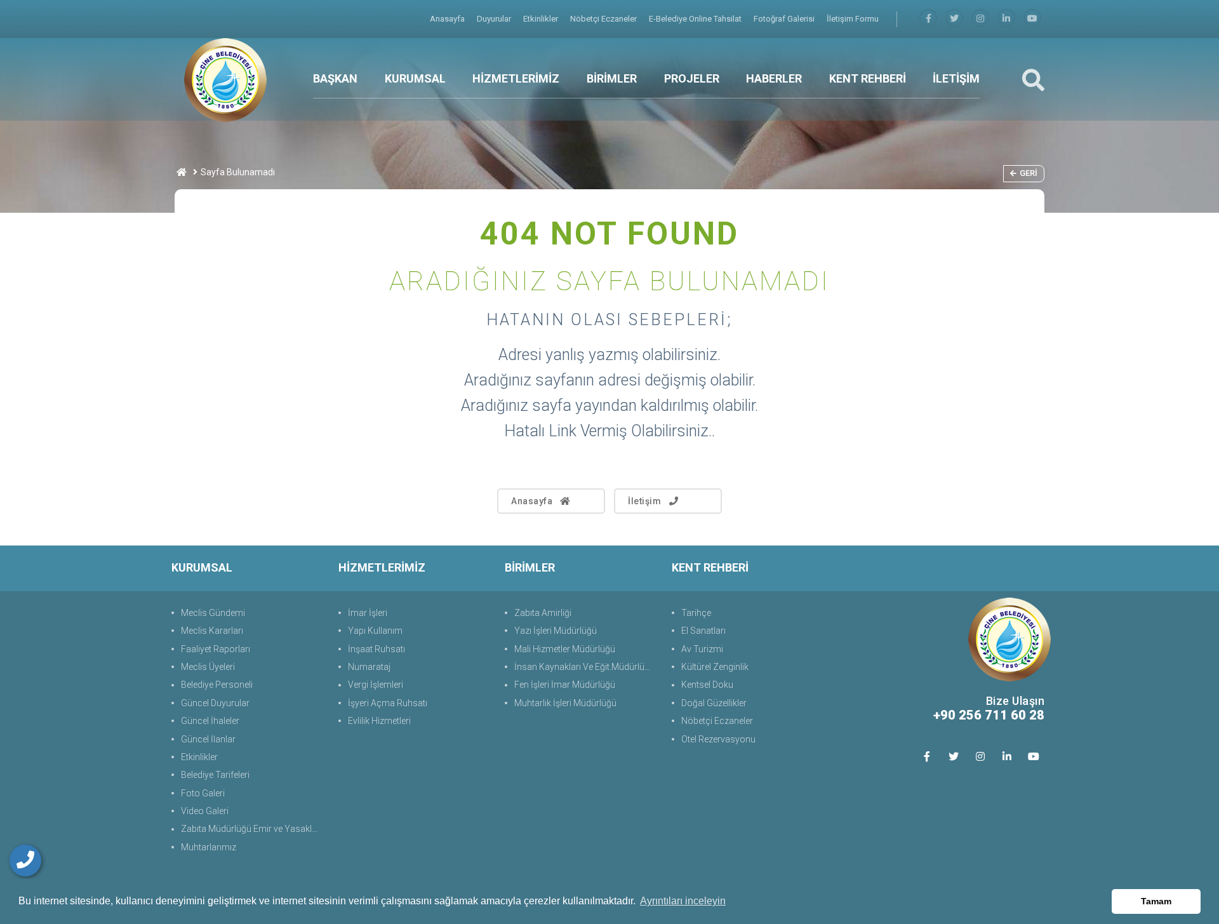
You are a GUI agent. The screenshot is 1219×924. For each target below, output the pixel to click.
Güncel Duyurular (215, 703)
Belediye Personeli (217, 685)
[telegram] (954, 18)
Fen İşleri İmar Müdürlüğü (564, 685)
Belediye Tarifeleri (215, 775)
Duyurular (495, 18)
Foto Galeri (203, 793)
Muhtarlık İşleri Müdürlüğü (565, 703)
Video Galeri (205, 811)
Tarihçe (696, 613)
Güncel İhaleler (210, 721)
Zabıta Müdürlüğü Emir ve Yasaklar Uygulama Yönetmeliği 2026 (253, 829)
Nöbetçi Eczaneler (604, 18)
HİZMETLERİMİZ (515, 78)
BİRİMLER (612, 78)
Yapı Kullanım (375, 631)
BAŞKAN (335, 78)
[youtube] (1032, 18)
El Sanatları (703, 631)
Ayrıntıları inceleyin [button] (683, 900)
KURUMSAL (415, 78)
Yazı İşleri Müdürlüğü (555, 631)
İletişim (644, 501)
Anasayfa (448, 18)
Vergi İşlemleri (375, 685)
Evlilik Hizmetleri (379, 721)
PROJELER (691, 78)
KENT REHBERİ (867, 78)
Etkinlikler (541, 18)
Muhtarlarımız (208, 847)
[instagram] (980, 18)
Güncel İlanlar (208, 739)
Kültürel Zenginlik (715, 667)
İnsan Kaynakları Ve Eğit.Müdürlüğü (584, 667)
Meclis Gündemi (213, 613)
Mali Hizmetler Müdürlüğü (564, 649)
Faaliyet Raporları (215, 649)
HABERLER (774, 78)
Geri (1028, 173)
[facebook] (928, 18)
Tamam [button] (1156, 901)
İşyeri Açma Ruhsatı (387, 703)
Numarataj (369, 667)
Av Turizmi (702, 649)
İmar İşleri (367, 613)
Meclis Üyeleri (208, 667)
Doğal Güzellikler (714, 703)
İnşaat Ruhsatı (376, 649)
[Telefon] (25, 860)
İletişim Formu (853, 18)
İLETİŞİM (956, 78)
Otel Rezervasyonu (718, 739)
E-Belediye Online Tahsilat (696, 18)
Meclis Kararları (212, 631)
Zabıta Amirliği (542, 613)
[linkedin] (1006, 18)
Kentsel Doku (707, 685)
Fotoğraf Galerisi (785, 18)
